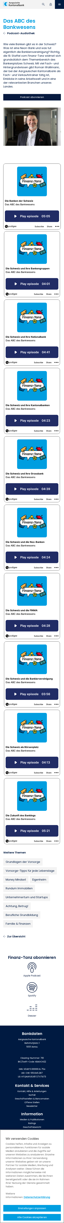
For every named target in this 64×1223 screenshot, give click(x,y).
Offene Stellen (32, 1102)
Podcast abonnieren (32, 97)
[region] (32, 1176)
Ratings (32, 1123)
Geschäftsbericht (32, 1127)
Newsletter (32, 1106)
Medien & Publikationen (32, 1119)
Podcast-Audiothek (21, 33)
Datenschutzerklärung (37, 1197)
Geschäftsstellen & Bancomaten (32, 1098)
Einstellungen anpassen (32, 1208)
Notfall (32, 1095)
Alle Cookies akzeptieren (32, 1217)
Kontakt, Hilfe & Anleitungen (32, 1091)
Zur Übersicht (16, 936)
